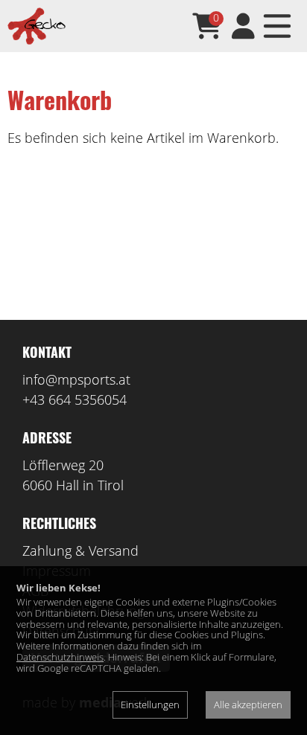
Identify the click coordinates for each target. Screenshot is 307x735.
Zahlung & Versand (80, 550)
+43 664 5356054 (74, 399)
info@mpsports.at (76, 379)
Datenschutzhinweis (60, 657)
